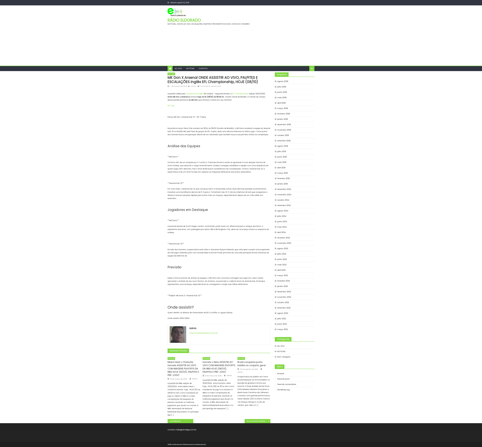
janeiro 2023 (282, 286)
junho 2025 (282, 157)
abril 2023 (281, 270)
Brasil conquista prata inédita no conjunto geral (251, 363)
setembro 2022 (284, 308)
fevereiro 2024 (283, 237)
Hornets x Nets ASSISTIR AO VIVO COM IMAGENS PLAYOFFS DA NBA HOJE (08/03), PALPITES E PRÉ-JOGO (219, 366)
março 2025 (282, 173)
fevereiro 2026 (283, 113)
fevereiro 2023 (283, 281)
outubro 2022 (283, 302)
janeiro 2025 (282, 184)
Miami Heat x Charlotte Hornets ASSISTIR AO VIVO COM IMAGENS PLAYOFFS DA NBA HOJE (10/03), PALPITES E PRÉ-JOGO (183, 368)
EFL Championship (240, 93)
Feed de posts (283, 379)
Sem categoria (283, 357)
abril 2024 (281, 232)
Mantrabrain (201, 444)
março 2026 (282, 108)
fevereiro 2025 (283, 178)
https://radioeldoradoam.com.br (203, 333)
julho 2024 (281, 216)
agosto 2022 (282, 313)
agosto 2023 (282, 248)
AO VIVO (178, 68)
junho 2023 (282, 259)
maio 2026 (282, 97)
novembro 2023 (284, 243)
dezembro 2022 (284, 291)
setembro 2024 (284, 205)
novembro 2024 (284, 194)
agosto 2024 (282, 211)
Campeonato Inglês (194, 93)
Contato (203, 68)
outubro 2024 (283, 200)
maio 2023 (281, 264)
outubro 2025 (283, 135)
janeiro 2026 (282, 119)
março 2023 (282, 275)
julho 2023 (281, 254)
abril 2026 (281, 103)
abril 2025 (281, 167)
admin (193, 86)
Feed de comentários (286, 384)
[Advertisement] (241, 46)
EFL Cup (171, 105)
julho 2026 (281, 87)
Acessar (280, 373)
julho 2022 (281, 318)
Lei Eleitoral (175, 421)
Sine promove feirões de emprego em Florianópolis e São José (258, 421)
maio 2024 (282, 227)
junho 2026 (282, 92)
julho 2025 (281, 151)
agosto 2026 (282, 81)
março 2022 (282, 329)
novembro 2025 (284, 130)
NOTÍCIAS (190, 68)
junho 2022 (282, 324)
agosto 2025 (282, 146)
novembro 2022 (284, 297)
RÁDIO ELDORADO (184, 20)
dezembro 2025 (284, 124)
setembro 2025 (284, 140)
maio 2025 (281, 162)
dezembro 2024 (284, 189)
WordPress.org (283, 389)
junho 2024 (282, 221)
